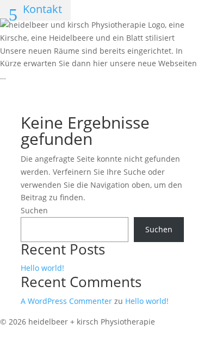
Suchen (34, 210)
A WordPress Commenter (66, 301)
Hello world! (42, 268)
